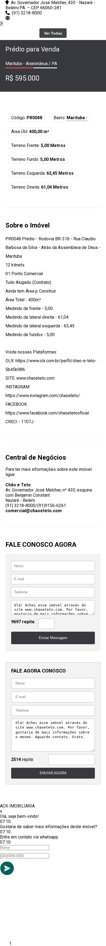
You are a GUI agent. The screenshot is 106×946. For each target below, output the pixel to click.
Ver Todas (53, 33)
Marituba (77, 117)
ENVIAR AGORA (53, 773)
